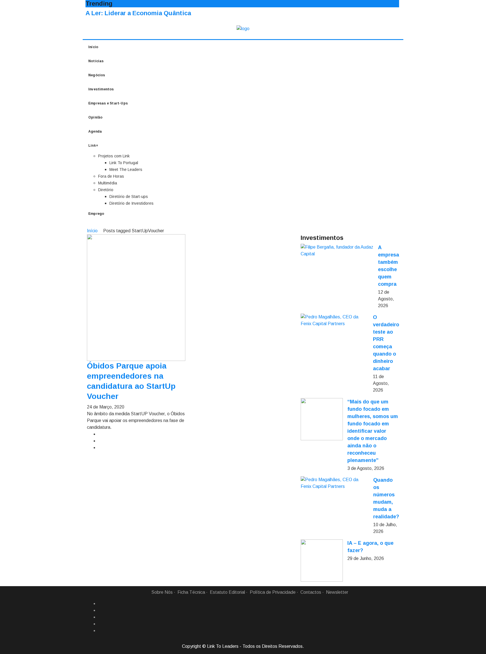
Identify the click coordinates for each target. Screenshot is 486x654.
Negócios (96, 75)
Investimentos (101, 89)
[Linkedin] (100, 610)
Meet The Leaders (125, 169)
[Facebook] (100, 603)
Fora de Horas (111, 176)
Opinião (95, 117)
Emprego (96, 214)
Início (93, 47)
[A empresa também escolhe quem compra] (337, 250)
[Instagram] (100, 624)
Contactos (310, 592)
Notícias (96, 61)
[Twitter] (100, 617)
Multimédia (107, 183)
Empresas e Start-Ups (108, 103)
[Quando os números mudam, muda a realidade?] (335, 483)
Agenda (95, 131)
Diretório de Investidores (131, 203)
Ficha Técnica (191, 592)
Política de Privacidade (273, 592)
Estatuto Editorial (227, 592)
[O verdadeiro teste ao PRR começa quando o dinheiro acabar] (334, 320)
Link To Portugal (123, 162)
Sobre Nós (162, 592)
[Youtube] (100, 630)
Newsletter (337, 592)
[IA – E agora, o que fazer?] (322, 560)
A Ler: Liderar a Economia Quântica (138, 13)
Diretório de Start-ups (128, 196)
